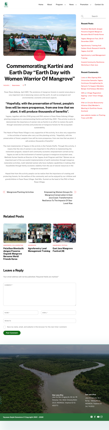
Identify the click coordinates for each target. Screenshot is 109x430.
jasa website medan (88, 115)
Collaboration (17, 245)
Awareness (16, 85)
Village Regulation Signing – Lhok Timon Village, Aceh (92, 95)
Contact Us (99, 5)
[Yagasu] (6, 6)
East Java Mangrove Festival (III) (63, 249)
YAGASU (6, 85)
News (71, 5)
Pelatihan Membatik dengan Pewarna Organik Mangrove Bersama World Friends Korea (13, 253)
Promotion (84, 5)
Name (7, 313)
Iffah (83, 103)
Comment (9, 285)
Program (59, 5)
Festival (65, 245)
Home (41, 5)
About (49, 5)
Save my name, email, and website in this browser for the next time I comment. (37, 327)
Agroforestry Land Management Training (39, 249)
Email (45, 313)
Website (8, 321)
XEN (82, 93)
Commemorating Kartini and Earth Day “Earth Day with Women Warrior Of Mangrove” (39, 72)
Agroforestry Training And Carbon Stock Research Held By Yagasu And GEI (93, 48)
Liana (83, 77)
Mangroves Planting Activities (20, 192)
